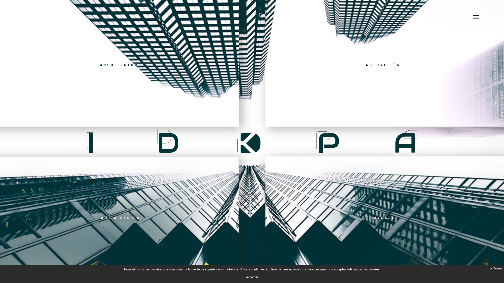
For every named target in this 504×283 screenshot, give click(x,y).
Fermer (497, 268)
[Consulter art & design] (121, 218)
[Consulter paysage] (383, 218)
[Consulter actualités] (383, 65)
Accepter (252, 277)
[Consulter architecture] (121, 65)
